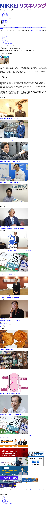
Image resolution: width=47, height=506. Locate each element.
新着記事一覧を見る (3, 323)
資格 (11, 27)
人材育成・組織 (4, 13)
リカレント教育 (29, 27)
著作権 (3, 38)
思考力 (25, 27)
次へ (2, 95)
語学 (17, 27)
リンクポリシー (4, 39)
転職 (13, 27)
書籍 (26, 27)
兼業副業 (15, 27)
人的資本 (1, 28)
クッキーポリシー (5, 40)
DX (0, 27)
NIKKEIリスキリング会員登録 (36, 30)
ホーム (3, 47)
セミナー (3, 16)
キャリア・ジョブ (5, 15)
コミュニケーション (7, 27)
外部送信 (3, 42)
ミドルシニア (34, 27)
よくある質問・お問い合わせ (7, 43)
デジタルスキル (21, 27)
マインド (2, 27)
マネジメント (39, 27)
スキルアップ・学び (5, 14)
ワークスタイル (43, 27)
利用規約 (3, 37)
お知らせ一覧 (4, 36)
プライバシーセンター (6, 41)
